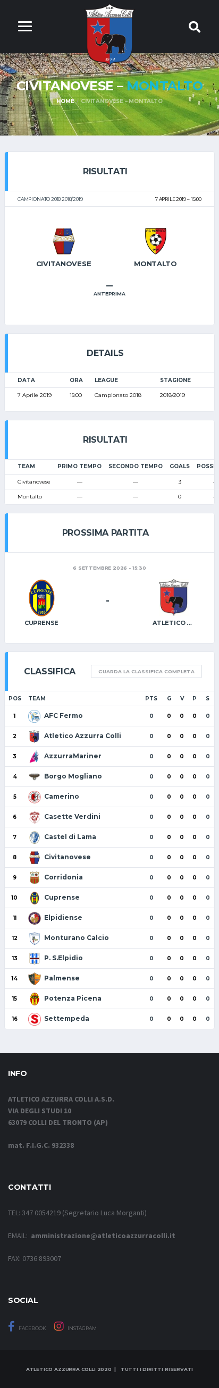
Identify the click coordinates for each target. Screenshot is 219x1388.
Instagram (81, 1328)
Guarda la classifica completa (146, 671)
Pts (151, 698)
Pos (15, 698)
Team (37, 698)
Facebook (32, 1328)
